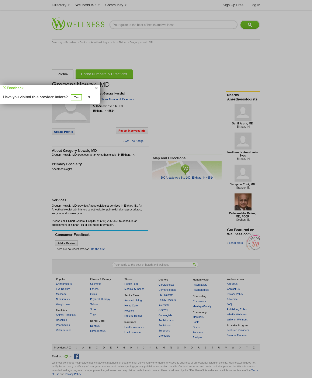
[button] (76, 97)
